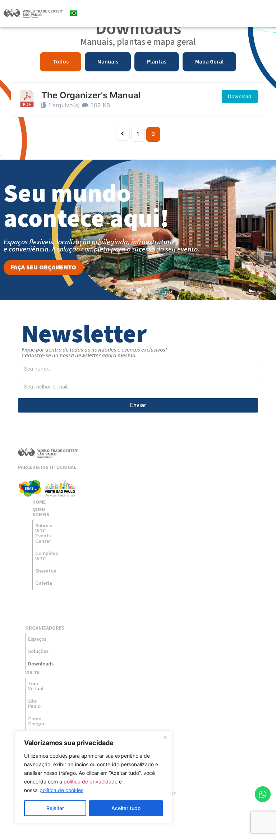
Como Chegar (36, 721)
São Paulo (34, 703)
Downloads (38, 664)
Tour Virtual (35, 686)
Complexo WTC (46, 556)
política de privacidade (91, 781)
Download (240, 96)
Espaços (37, 639)
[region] (93, 777)
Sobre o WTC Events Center (43, 533)
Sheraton (45, 571)
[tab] (60, 61)
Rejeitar (55, 808)
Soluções (38, 651)
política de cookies (61, 790)
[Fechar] (165, 737)
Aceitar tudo (126, 808)
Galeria (43, 583)
